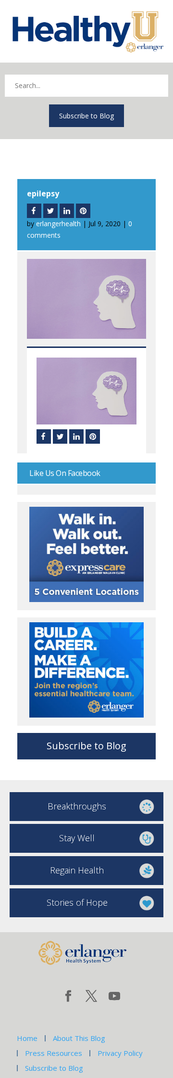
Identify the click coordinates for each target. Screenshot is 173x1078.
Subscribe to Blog (86, 115)
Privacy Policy (120, 1053)
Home (27, 1038)
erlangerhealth (58, 223)
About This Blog (79, 1038)
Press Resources (53, 1053)
